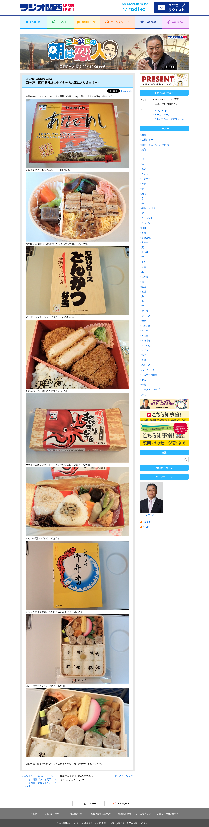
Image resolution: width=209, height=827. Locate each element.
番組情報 (146, 340)
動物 (143, 193)
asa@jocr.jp (160, 110)
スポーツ (146, 223)
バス (143, 159)
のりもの (146, 365)
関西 (143, 228)
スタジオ (146, 325)
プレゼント (147, 218)
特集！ (144, 384)
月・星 (144, 330)
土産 (143, 262)
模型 (143, 291)
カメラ (144, 174)
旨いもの (146, 316)
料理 (143, 355)
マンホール (147, 179)
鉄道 (143, 286)
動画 (143, 134)
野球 (143, 360)
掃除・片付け (148, 208)
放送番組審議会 (77, 814)
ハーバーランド (149, 370)
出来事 (144, 242)
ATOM (146, 527)
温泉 (143, 169)
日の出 (144, 335)
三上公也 (152, 515)
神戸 (143, 321)
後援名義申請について (101, 814)
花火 (143, 257)
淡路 (143, 149)
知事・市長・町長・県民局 (155, 144)
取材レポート (148, 139)
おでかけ (146, 345)
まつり (144, 252)
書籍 (143, 232)
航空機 (144, 277)
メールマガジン (143, 814)
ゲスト (144, 379)
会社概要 (32, 814)
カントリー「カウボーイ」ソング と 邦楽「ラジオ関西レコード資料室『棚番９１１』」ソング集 (40, 781)
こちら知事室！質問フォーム (169, 119)
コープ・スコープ (150, 389)
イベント (146, 350)
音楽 (143, 267)
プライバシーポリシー (52, 814)
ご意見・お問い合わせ (167, 814)
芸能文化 (146, 237)
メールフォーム (162, 114)
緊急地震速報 (124, 814)
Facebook (126, 91)
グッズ (144, 311)
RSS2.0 (147, 522)
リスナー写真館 (149, 374)
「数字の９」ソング (122, 776)
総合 (143, 394)
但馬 (143, 183)
